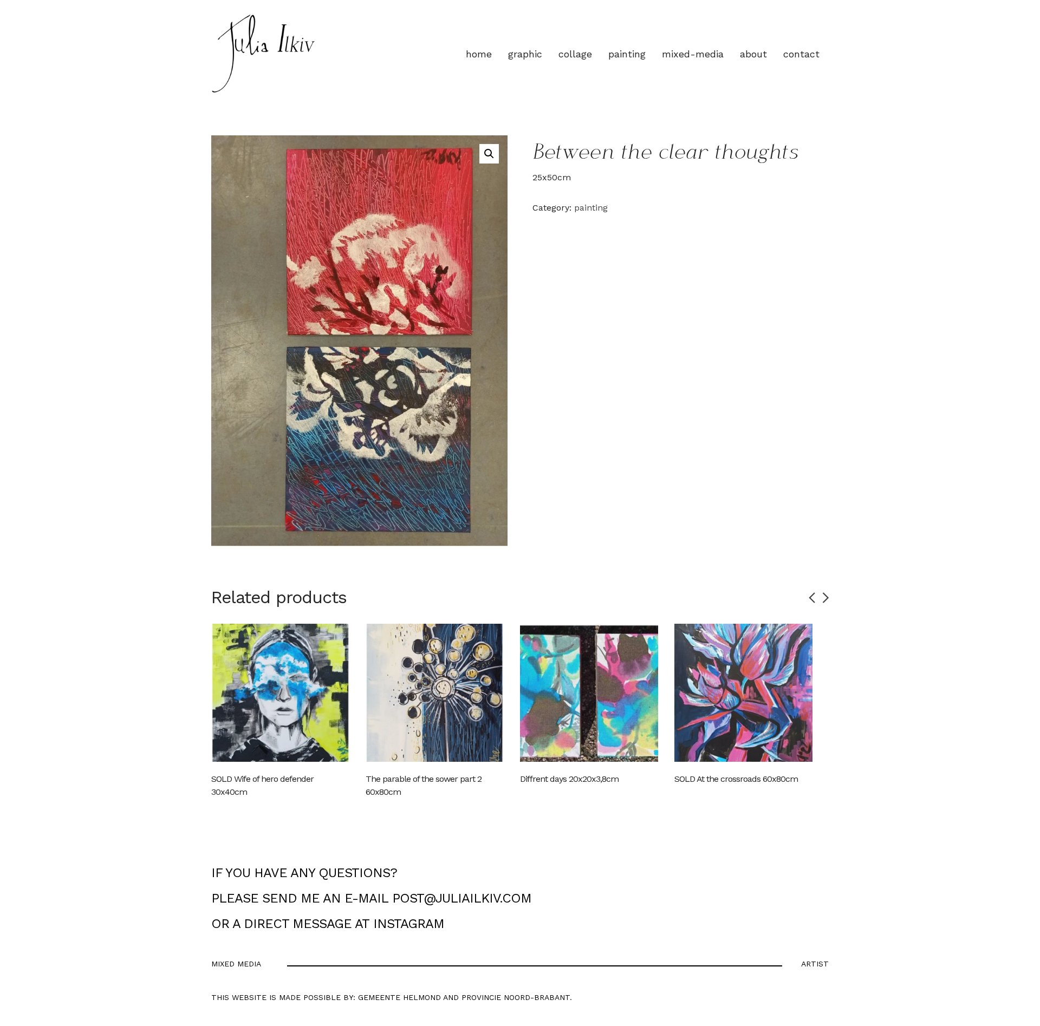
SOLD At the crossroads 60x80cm (736, 779)
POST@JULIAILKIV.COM (461, 898)
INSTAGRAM (408, 923)
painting (591, 207)
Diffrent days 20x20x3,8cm (569, 779)
